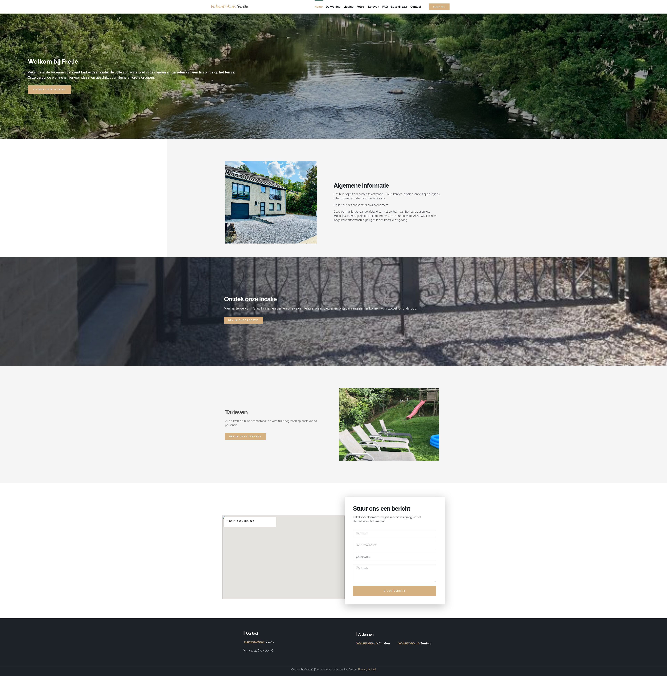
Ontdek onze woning (49, 89)
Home (319, 6)
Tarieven (373, 6)
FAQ (385, 6)
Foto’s (360, 6)
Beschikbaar (399, 6)
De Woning (333, 6)
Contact (415, 6)
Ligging (348, 6)
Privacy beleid (367, 669)
